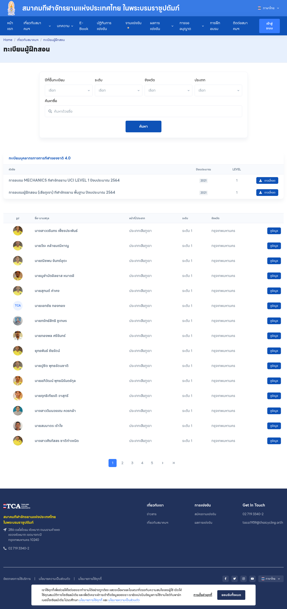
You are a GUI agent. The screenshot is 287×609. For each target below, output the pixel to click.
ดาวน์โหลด (269, 180)
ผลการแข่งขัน (155, 26)
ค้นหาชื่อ (51, 101)
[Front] (16, 505)
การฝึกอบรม (215, 26)
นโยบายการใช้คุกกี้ (90, 600)
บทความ (63, 26)
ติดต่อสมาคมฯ (240, 26)
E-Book (83, 26)
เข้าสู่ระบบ (269, 26)
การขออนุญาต (185, 26)
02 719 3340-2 (253, 514)
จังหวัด (150, 80)
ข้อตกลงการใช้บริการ (17, 578)
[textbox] (52, 90)
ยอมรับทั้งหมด (231, 594)
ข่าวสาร (152, 514)
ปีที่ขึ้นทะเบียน (55, 80)
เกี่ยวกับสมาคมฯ (32, 26)
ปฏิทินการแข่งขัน (104, 26)
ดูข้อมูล (274, 231)
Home (7, 39)
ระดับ (98, 80)
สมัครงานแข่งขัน (205, 514)
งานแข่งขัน (133, 23)
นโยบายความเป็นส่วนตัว (124, 600)
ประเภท (200, 80)
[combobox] (69, 90)
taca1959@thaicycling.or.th (263, 522)
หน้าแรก (10, 26)
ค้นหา (143, 126)
